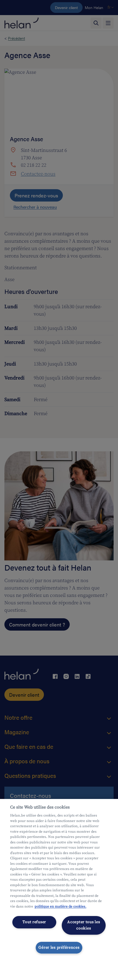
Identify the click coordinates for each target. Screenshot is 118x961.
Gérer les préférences (58, 947)
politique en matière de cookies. (60, 906)
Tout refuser (34, 922)
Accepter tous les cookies (83, 925)
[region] (59, 880)
